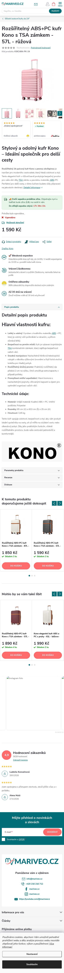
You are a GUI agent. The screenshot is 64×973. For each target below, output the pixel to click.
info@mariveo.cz (34, 878)
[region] (32, 130)
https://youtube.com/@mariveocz (34, 899)
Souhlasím (32, 964)
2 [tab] (32, 575)
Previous (54, 503)
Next (59, 503)
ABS (52, 180)
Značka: (7, 248)
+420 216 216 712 (34, 883)
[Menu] (60, 4)
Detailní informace (32, 187)
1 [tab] (29, 575)
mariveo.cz (34, 889)
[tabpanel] (16, 540)
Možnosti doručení (15, 222)
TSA (21, 180)
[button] (29, 703)
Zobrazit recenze (20, 760)
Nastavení (32, 954)
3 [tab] (34, 575)
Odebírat (52, 832)
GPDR (22, 839)
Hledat (55, 11)
